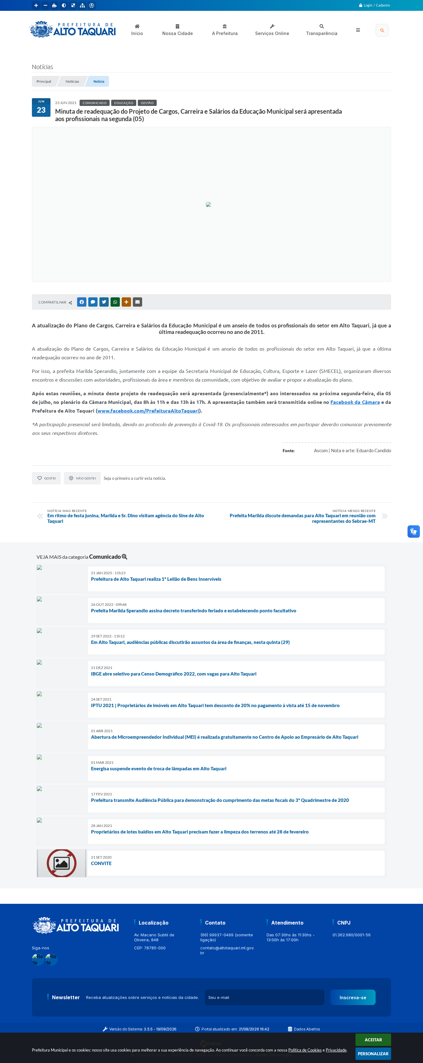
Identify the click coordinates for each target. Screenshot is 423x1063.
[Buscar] (382, 30)
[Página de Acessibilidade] (92, 6)
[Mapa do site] (82, 6)
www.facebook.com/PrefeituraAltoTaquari (148, 410)
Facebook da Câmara (355, 402)
